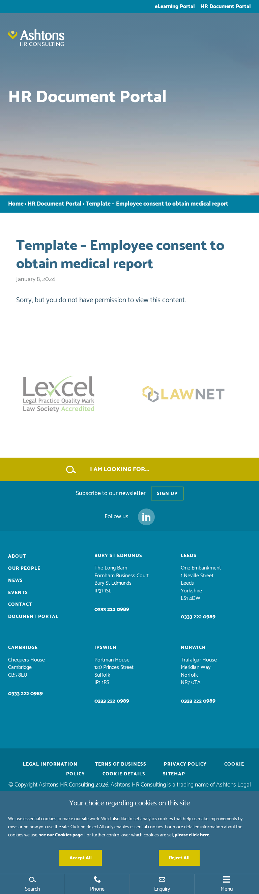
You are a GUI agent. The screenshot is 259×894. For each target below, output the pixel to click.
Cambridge (23, 647)
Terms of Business (120, 764)
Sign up (167, 493)
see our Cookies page (61, 835)
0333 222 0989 (111, 609)
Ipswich (105, 647)
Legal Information (50, 764)
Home (16, 204)
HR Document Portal (225, 6)
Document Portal (33, 616)
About (17, 556)
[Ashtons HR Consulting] (129, 42)
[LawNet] (192, 394)
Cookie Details (124, 774)
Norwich (193, 647)
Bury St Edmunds (118, 555)
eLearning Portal (175, 6)
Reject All (179, 858)
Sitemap (174, 774)
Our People (24, 568)
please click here (192, 835)
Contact (20, 604)
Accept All (80, 858)
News (15, 580)
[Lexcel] (67, 394)
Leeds (189, 555)
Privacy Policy (185, 764)
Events (18, 592)
